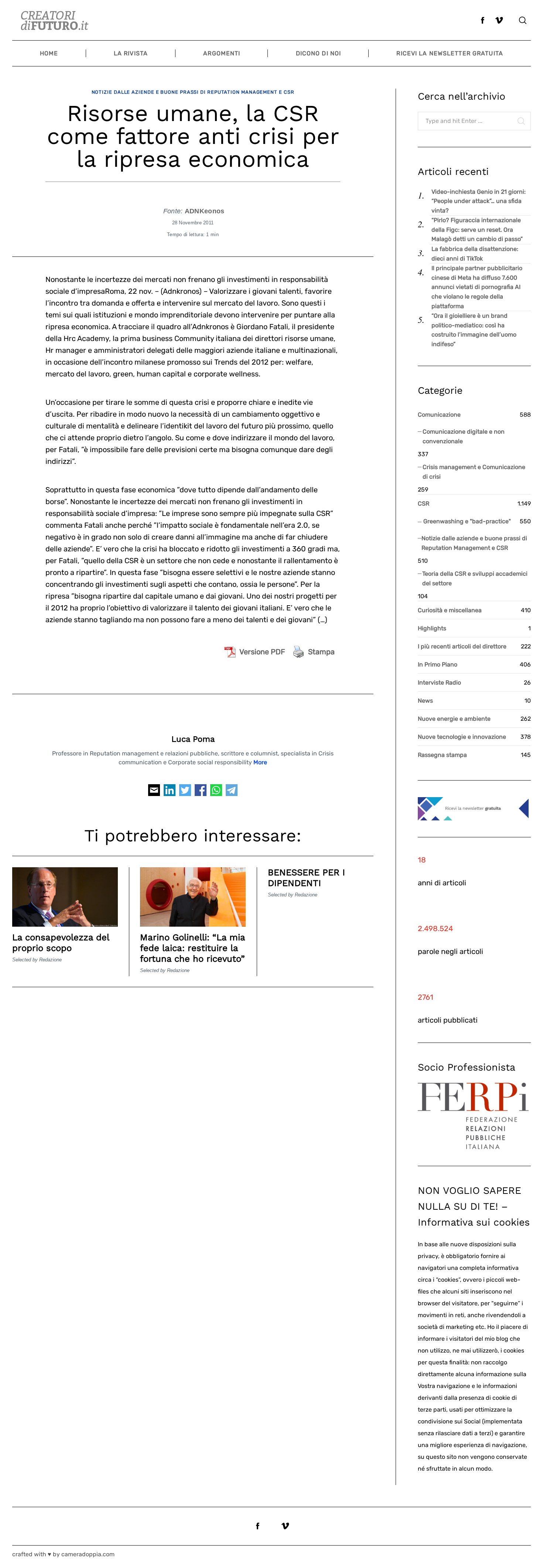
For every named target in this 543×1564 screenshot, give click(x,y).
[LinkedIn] (169, 792)
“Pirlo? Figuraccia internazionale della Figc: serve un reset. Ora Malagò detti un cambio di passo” (477, 229)
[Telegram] (232, 792)
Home (49, 53)
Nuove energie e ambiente (454, 718)
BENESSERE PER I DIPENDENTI (306, 877)
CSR (423, 503)
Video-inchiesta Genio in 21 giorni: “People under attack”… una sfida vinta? (478, 201)
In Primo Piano (437, 664)
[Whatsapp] (216, 792)
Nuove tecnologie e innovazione (462, 736)
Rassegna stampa (442, 754)
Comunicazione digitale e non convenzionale (464, 436)
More (260, 762)
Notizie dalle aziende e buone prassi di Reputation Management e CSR (193, 92)
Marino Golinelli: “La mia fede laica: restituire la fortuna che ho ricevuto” (192, 948)
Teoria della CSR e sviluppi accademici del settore (474, 578)
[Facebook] (200, 792)
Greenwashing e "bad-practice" (467, 521)
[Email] (154, 792)
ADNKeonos (205, 211)
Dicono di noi (318, 53)
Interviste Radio (439, 682)
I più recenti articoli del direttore (462, 646)
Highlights (432, 628)
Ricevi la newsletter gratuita (449, 53)
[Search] (523, 20)
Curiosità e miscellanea (450, 610)
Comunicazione (439, 414)
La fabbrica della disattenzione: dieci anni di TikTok (474, 253)
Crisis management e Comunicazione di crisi (474, 472)
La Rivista (131, 53)
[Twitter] (185, 792)
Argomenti (221, 53)
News (425, 700)
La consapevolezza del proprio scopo (60, 942)
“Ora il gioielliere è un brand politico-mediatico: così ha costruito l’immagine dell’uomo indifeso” (473, 330)
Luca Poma (193, 739)
